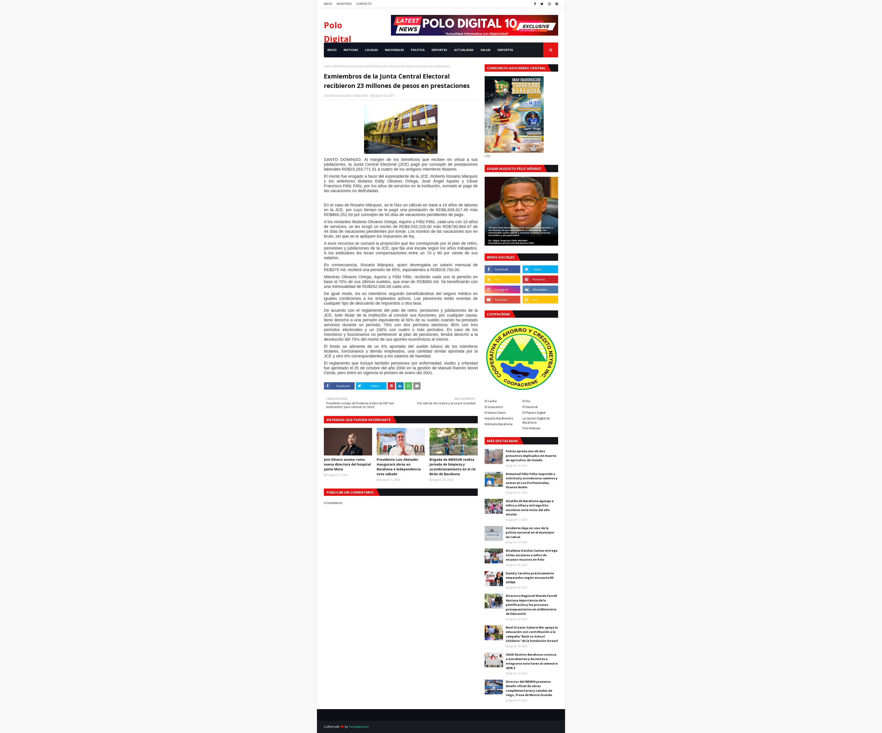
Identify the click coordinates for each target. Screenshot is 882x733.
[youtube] (502, 299)
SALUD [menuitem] (486, 50)
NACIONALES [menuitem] (394, 50)
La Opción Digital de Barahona (536, 420)
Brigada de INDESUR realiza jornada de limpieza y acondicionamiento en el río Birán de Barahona (453, 466)
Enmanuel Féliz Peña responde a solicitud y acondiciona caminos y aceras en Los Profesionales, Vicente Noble (531, 480)
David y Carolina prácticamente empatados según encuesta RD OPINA (530, 577)
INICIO (328, 4)
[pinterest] (556, 4)
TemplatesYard (359, 727)
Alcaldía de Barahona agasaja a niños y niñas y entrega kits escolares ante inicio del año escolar (530, 508)
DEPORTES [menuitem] (439, 50)
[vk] (540, 289)
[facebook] (535, 4)
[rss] (502, 279)
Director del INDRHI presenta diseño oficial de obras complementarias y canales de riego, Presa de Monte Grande (529, 688)
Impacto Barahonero (499, 418)
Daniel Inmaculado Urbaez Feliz (347, 96)
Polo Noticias (531, 428)
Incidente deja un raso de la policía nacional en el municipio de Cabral (530, 532)
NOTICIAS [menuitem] (351, 50)
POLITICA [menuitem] (418, 50)
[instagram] (549, 4)
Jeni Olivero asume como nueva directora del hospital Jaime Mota (347, 464)
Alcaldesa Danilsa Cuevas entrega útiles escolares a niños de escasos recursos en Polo (531, 555)
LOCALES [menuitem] (371, 50)
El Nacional (530, 407)
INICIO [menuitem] (332, 50)
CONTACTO (364, 4)
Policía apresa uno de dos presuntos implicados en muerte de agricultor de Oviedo (531, 455)
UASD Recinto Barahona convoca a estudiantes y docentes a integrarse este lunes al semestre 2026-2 (532, 661)
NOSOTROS (344, 4)
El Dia (526, 401)
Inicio (327, 66)
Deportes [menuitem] (505, 50)
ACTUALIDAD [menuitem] (464, 50)
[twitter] (542, 4)
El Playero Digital (534, 412)
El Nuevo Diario (495, 412)
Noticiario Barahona (498, 424)
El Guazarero (494, 407)
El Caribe (491, 401)
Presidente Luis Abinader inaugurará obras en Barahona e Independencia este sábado (399, 466)
